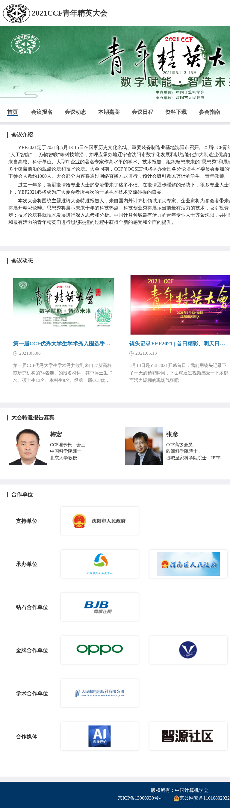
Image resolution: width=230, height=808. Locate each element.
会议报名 (42, 112)
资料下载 (176, 112)
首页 (12, 112)
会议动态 (75, 112)
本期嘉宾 (109, 112)
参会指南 (209, 112)
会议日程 (142, 112)
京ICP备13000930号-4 (140, 798)
